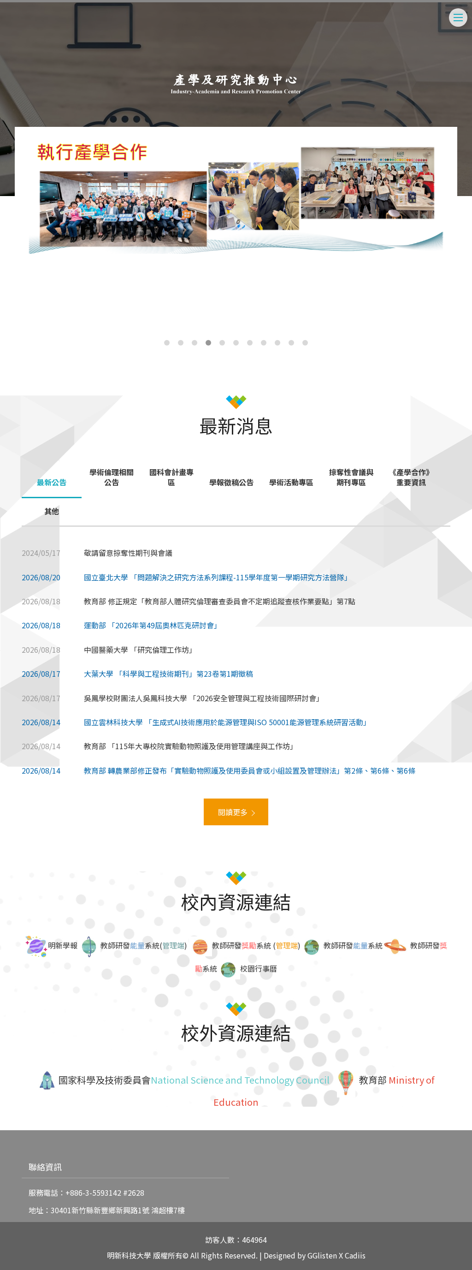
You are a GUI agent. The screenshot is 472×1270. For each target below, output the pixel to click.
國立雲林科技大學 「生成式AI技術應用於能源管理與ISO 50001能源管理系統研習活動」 (227, 721)
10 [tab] (291, 343)
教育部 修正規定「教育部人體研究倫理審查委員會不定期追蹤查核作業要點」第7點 (219, 601)
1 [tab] (167, 343)
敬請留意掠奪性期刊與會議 (128, 552)
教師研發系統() (143, 945)
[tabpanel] (236, 197)
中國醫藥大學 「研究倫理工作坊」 (140, 649)
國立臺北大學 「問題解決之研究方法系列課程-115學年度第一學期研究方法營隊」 (218, 577)
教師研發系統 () (256, 945)
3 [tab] (194, 343)
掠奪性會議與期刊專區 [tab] (351, 477)
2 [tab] (180, 343)
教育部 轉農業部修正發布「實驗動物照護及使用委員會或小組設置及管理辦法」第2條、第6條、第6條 (249, 770)
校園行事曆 (258, 968)
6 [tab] (236, 343)
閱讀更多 (233, 811)
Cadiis (355, 1255)
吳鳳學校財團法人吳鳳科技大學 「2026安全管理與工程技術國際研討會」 (204, 698)
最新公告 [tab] (51, 482)
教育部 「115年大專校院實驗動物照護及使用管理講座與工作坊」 (190, 745)
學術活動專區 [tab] (291, 482)
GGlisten (322, 1255)
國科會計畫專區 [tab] (171, 477)
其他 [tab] (51, 511)
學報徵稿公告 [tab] (231, 482)
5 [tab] (222, 343)
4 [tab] (208, 343)
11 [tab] (305, 343)
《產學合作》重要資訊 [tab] (411, 477)
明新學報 (62, 945)
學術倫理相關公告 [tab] (111, 477)
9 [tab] (277, 343)
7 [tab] (250, 343)
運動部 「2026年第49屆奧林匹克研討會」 (152, 625)
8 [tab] (263, 343)
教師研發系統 (353, 945)
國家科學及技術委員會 (104, 1079)
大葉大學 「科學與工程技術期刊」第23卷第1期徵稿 (168, 673)
